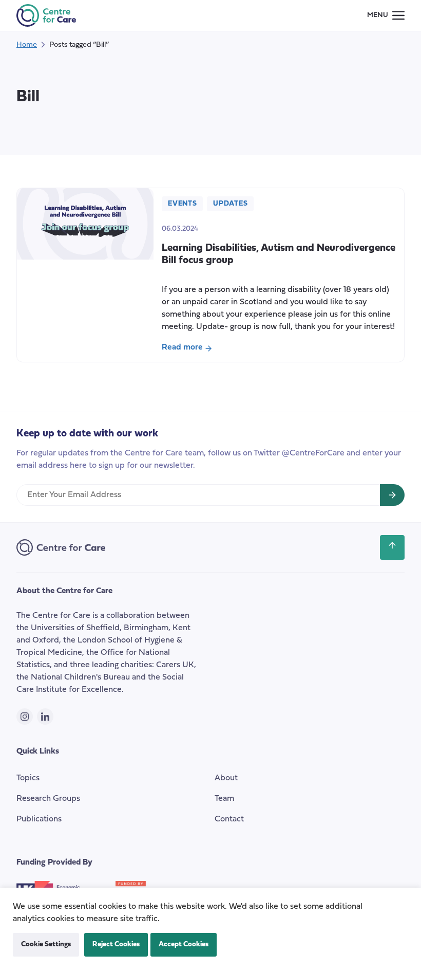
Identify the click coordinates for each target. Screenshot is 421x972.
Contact (229, 819)
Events (182, 204)
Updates (230, 204)
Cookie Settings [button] (46, 944)
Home (26, 45)
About (226, 778)
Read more (194, 348)
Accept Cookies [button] (183, 944)
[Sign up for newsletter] (392, 495)
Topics (28, 778)
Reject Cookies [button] (116, 944)
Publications (39, 819)
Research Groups (48, 799)
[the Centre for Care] (46, 15)
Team (224, 799)
